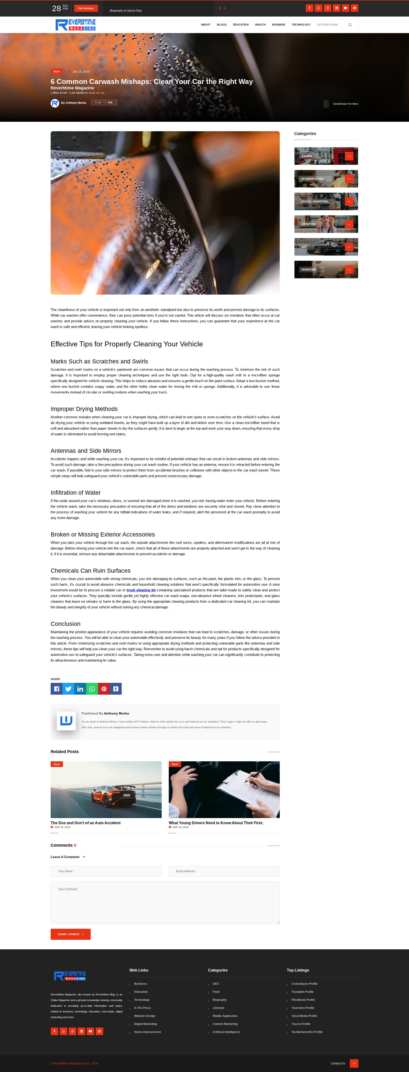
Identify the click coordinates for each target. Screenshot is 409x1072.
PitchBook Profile (303, 1000)
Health (260, 24)
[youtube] (345, 8)
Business (278, 24)
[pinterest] (354, 8)
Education (241, 24)
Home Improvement (147, 1032)
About (205, 24)
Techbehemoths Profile (307, 1032)
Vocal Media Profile (304, 1016)
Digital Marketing (145, 1024)
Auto (57, 71)
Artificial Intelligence (226, 1032)
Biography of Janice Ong (126, 8)
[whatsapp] (318, 8)
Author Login (327, 24)
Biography (220, 1000)
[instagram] (327, 8)
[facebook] (309, 8)
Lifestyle (218, 1008)
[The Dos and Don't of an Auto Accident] (106, 789)
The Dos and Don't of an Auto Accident (85, 823)
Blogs (222, 24)
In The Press (142, 1008)
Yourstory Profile (303, 1008)
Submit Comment (69, 934)
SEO (216, 983)
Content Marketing (225, 1024)
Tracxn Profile (301, 1024)
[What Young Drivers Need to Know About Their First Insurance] (224, 789)
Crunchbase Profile (305, 983)
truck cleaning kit (141, 590)
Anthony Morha (116, 713)
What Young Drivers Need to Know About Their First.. (216, 823)
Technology (301, 24)
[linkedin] (336, 8)
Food (216, 992)
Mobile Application (225, 1016)
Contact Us (338, 1063)
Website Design (144, 1016)
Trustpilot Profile (303, 992)
